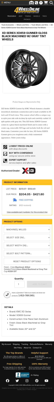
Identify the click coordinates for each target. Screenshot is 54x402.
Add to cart (40, 284)
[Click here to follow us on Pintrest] (36, 380)
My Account (6, 344)
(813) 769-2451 (39, 356)
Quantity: (19, 279)
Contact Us (37, 348)
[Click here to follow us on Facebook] (7, 380)
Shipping (16, 344)
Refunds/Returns (36, 344)
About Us (27, 348)
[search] (51, 2)
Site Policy (18, 348)
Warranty (48, 344)
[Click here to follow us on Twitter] (17, 380)
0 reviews (26, 205)
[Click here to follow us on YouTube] (46, 380)
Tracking (24, 344)
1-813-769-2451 (26, 295)
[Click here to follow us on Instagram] (27, 380)
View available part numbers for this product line (27, 212)
